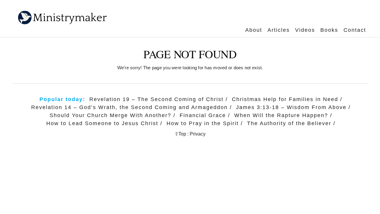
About (253, 30)
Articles (278, 30)
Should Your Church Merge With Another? (110, 115)
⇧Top (180, 133)
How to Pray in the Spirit (203, 123)
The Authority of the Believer (289, 123)
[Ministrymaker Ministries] (57, 13)
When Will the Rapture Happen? (281, 115)
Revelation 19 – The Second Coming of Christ (156, 99)
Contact (354, 30)
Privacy (197, 133)
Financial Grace (203, 115)
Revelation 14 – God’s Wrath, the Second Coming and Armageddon (129, 107)
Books (329, 30)
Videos (305, 30)
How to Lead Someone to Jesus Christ (102, 123)
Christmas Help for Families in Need (285, 99)
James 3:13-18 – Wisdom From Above (291, 107)
